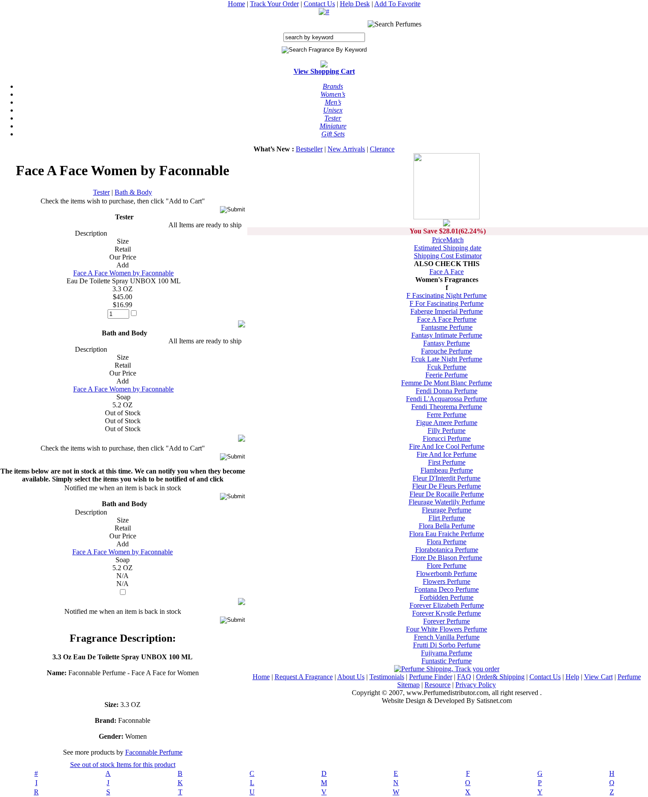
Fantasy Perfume (446, 343)
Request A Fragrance (304, 676)
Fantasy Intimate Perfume (446, 335)
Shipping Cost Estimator (448, 255)
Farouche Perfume (446, 351)
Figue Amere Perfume (446, 422)
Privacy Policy (475, 684)
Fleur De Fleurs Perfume (446, 486)
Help (572, 676)
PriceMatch (448, 240)
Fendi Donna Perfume (446, 391)
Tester (101, 192)
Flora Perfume (446, 541)
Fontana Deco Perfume (446, 589)
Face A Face (446, 271)
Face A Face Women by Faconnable (123, 273)
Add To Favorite (397, 4)
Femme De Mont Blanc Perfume (446, 383)
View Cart (598, 676)
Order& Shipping (500, 676)
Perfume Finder (430, 676)
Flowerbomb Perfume (446, 573)
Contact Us (319, 4)
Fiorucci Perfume (447, 438)
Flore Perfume (446, 565)
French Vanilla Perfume (447, 637)
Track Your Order (274, 4)
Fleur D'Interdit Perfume (446, 478)
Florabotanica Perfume (446, 549)
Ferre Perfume (446, 414)
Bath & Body (133, 192)
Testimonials (386, 676)
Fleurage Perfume (446, 510)
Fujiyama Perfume (446, 653)
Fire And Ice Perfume (447, 454)
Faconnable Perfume (153, 752)
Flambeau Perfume (447, 470)
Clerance (382, 149)
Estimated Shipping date (447, 248)
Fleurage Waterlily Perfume (447, 502)
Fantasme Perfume (447, 327)
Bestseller (309, 149)
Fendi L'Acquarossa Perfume (446, 398)
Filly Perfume (447, 430)
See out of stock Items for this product (122, 764)
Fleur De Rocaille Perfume (447, 494)
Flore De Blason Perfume (446, 557)
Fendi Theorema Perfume (446, 406)
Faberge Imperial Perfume (446, 311)
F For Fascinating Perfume (447, 303)
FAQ (464, 676)
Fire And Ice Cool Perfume (446, 446)
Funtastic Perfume (446, 661)
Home (236, 4)
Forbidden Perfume (446, 597)
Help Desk (355, 4)
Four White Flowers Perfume (446, 629)
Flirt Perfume (446, 518)
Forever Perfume (446, 621)
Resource (438, 684)
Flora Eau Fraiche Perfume (446, 534)
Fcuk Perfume (446, 367)
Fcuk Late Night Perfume (446, 359)
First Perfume (447, 462)
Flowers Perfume (446, 581)
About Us (351, 676)
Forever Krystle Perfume (446, 613)
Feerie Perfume (446, 375)
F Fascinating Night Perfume (446, 295)
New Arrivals (346, 149)
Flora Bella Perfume (447, 526)
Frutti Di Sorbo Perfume (446, 645)
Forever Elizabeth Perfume (447, 605)
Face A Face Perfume (447, 319)
